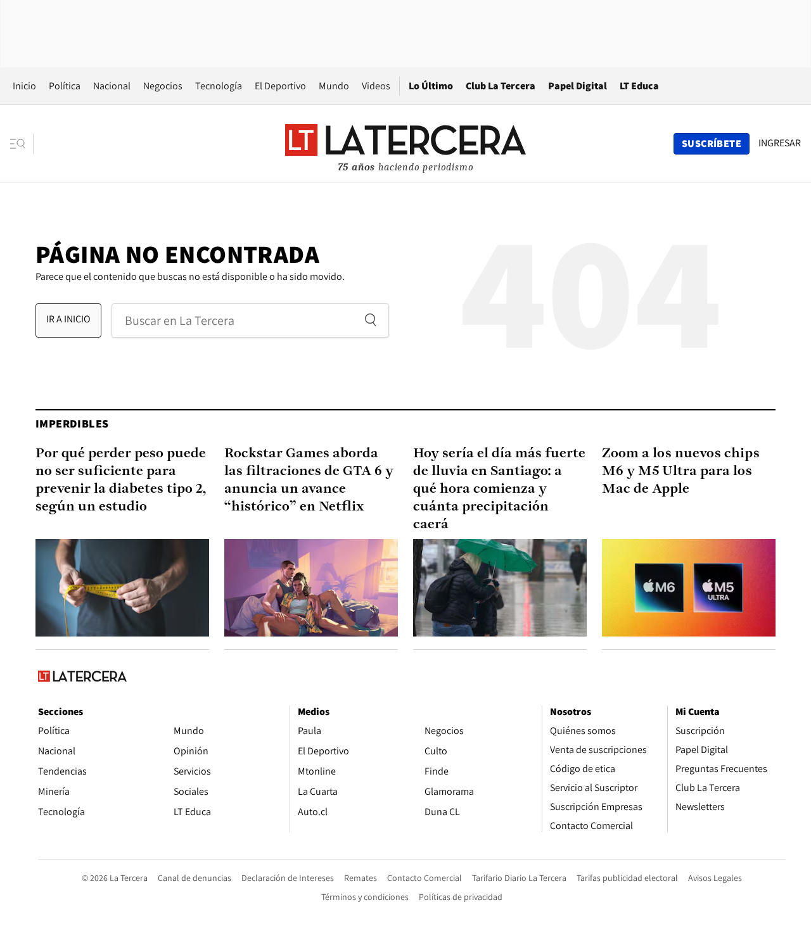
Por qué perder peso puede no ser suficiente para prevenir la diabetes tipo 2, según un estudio (121, 480)
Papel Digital (577, 85)
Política (64, 85)
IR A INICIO (68, 319)
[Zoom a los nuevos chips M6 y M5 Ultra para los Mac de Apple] (689, 588)
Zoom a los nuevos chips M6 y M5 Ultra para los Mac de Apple (681, 472)
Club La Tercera (500, 85)
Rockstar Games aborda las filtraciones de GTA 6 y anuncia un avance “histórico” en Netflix (308, 480)
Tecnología (218, 85)
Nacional (112, 85)
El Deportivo (280, 85)
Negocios (162, 85)
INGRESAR (779, 143)
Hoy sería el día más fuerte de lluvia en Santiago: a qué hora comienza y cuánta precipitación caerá (499, 489)
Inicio (24, 85)
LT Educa (639, 85)
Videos (376, 85)
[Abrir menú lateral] (22, 144)
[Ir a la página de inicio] (405, 143)
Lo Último (431, 85)
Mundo (334, 85)
